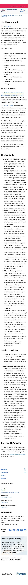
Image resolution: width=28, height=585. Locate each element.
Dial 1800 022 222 (7, 497)
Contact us (4, 472)
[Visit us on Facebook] (10, 530)
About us (4, 469)
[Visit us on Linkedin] (21, 530)
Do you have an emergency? (17, 6)
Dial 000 (3, 490)
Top (25, 472)
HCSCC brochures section (18, 454)
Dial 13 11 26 (4, 507)
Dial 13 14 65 (4, 502)
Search (3, 475)
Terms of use (4, 560)
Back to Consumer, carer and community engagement (11, 16)
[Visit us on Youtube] (25, 530)
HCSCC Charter (8, 105)
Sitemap (3, 478)
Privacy (19, 558)
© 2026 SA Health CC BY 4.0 (8, 558)
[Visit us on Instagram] (14, 530)
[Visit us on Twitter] (17, 530)
